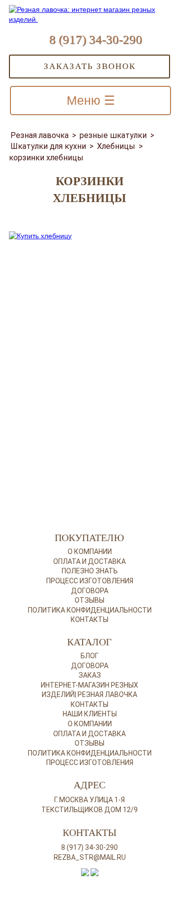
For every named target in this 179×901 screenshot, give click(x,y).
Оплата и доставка (89, 561)
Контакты (89, 620)
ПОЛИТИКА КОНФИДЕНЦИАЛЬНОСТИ (90, 753)
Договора (89, 591)
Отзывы (89, 600)
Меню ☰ (91, 100)
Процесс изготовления (89, 581)
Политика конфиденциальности (90, 610)
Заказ (90, 675)
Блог (89, 656)
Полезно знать (90, 571)
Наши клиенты (90, 714)
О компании (90, 551)
